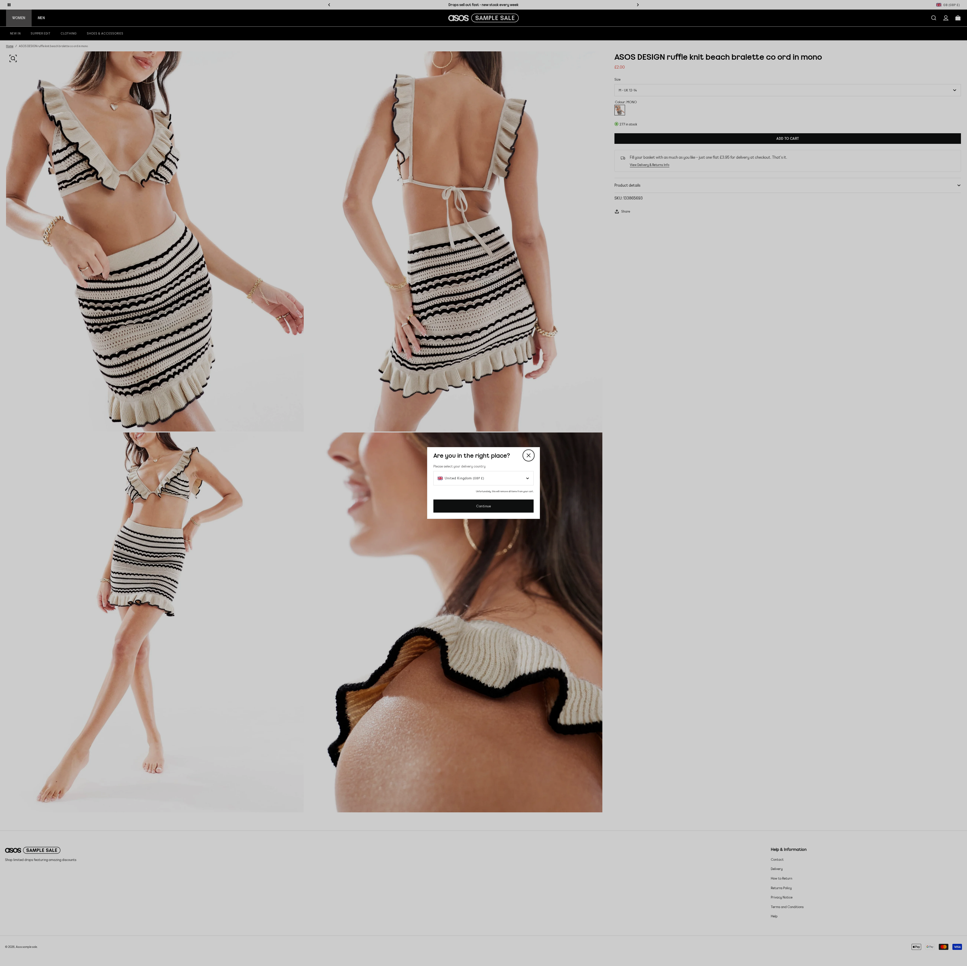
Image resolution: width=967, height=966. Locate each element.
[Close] (529, 455)
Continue (483, 506)
